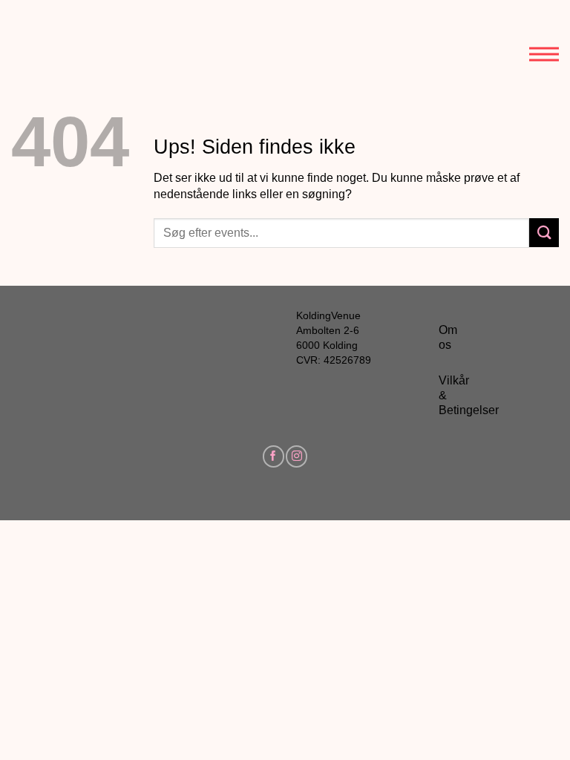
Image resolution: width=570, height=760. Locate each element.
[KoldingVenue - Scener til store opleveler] (78, 44)
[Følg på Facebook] (273, 456)
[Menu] (544, 42)
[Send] (544, 232)
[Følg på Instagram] (296, 456)
